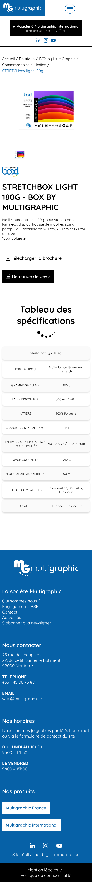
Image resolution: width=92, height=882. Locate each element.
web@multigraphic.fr (22, 698)
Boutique (27, 58)
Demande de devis (31, 276)
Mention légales (42, 869)
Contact (9, 612)
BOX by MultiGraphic (57, 58)
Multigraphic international (32, 825)
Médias (40, 64)
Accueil (8, 58)
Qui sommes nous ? (21, 601)
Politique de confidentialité (46, 875)
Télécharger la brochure (36, 258)
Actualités (11, 617)
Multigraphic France (26, 808)
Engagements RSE (20, 606)
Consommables (15, 64)
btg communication (60, 854)
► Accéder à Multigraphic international (46, 28)
